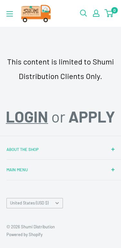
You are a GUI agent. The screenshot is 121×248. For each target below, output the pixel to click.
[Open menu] (9, 13)
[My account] (96, 13)
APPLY (91, 116)
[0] (109, 13)
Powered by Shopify (24, 234)
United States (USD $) (29, 202)
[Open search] (83, 13)
